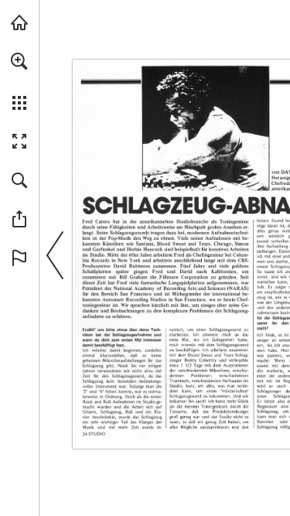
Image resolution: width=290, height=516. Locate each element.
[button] (19, 61)
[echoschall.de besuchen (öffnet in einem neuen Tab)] (19, 22)
